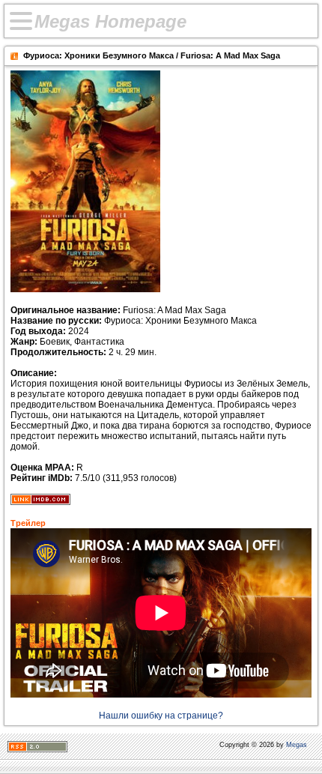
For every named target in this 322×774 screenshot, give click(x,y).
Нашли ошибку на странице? (161, 715)
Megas (296, 745)
